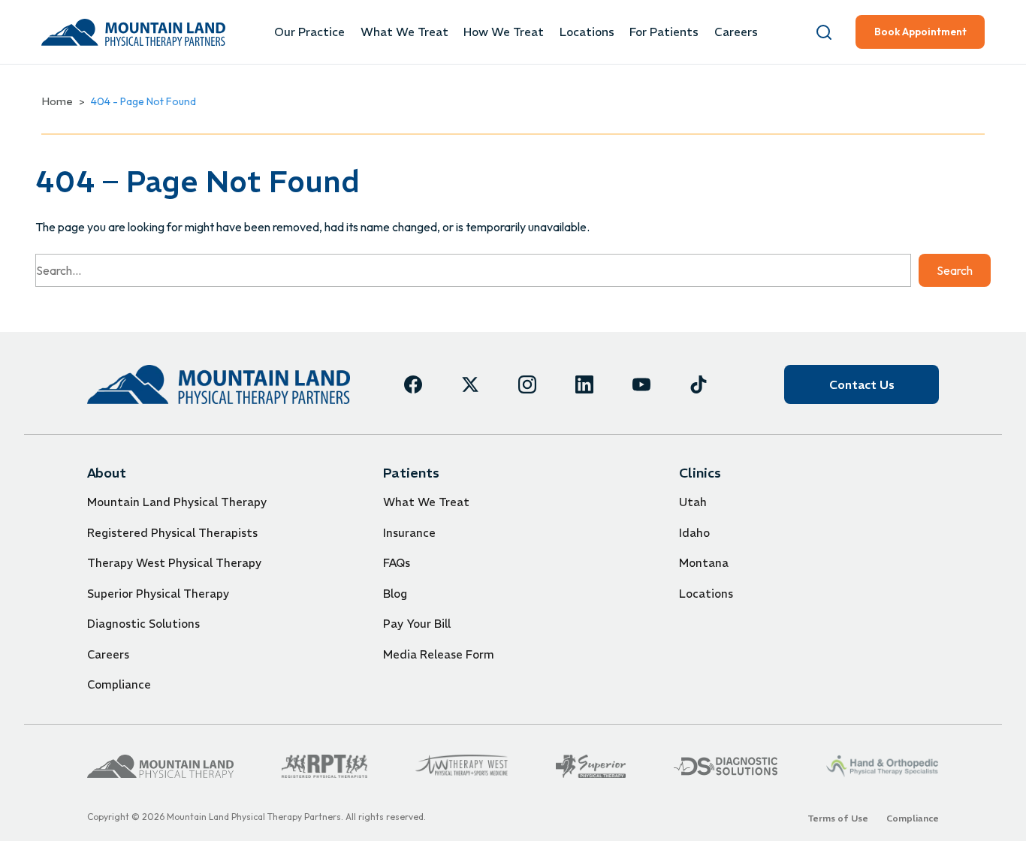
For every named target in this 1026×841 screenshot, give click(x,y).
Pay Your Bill (417, 623)
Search (955, 270)
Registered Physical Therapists (172, 533)
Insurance (409, 533)
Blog (395, 593)
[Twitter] (470, 384)
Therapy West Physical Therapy (174, 563)
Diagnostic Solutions (143, 623)
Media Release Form (438, 654)
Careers (736, 32)
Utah (693, 502)
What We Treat (404, 32)
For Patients (664, 32)
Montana (704, 563)
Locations (587, 32)
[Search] (823, 32)
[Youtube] (641, 384)
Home (57, 101)
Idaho (694, 533)
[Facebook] (413, 384)
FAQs (396, 563)
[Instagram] (527, 384)
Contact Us (862, 384)
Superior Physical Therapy (158, 593)
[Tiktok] (698, 384)
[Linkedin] (584, 384)
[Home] (218, 384)
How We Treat (503, 32)
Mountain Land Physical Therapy (177, 502)
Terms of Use (837, 818)
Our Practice (309, 32)
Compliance (119, 684)
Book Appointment (920, 31)
